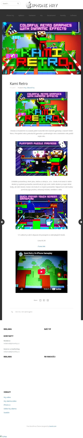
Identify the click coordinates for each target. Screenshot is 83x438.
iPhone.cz (7, 405)
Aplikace (21, 15)
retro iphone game (26, 312)
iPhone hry (10, 15)
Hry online (7, 397)
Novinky (63, 15)
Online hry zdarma (10, 409)
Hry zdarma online (10, 401)
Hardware (32, 15)
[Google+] (47, 300)
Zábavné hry (30, 88)
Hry (41, 15)
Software (73, 15)
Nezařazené (51, 15)
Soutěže (6, 413)
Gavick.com (52, 426)
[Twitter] (40, 300)
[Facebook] (44, 300)
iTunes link (41, 246)
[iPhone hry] (41, 4)
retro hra (18, 312)
